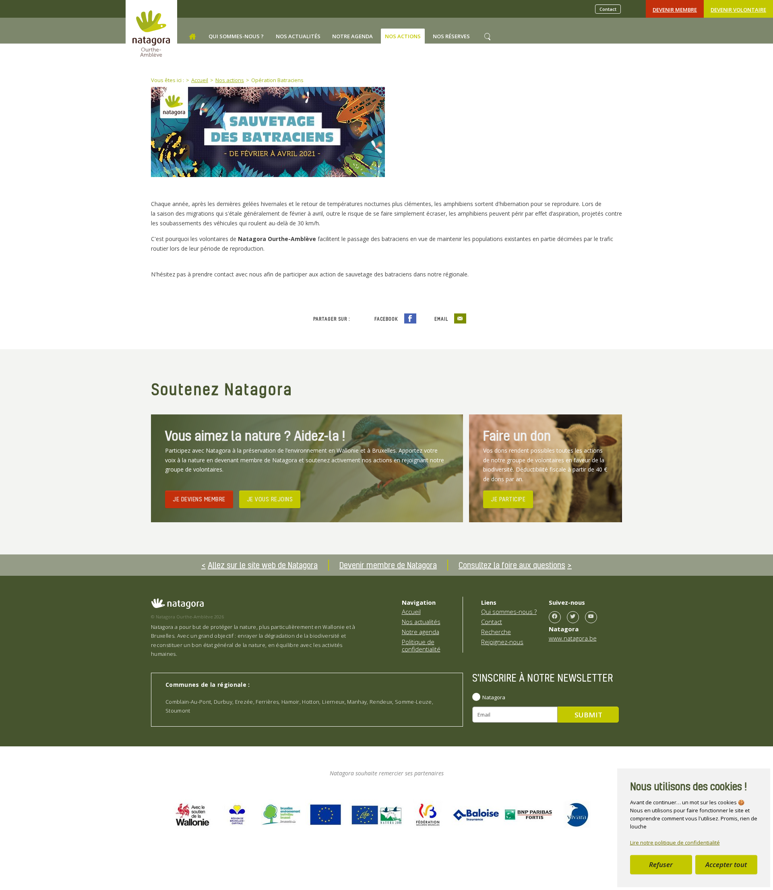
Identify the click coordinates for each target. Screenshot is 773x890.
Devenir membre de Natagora (388, 565)
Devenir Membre (675, 9)
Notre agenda (420, 632)
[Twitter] (573, 617)
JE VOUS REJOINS (270, 499)
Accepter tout (726, 864)
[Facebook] (555, 617)
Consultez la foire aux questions (512, 565)
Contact (607, 9)
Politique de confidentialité (421, 645)
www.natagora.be (573, 638)
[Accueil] (192, 37)
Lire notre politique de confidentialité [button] (675, 842)
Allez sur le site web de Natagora (263, 565)
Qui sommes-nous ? (509, 612)
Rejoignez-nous (502, 642)
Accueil (411, 612)
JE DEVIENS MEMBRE (199, 499)
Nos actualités (421, 622)
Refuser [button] (661, 864)
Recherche (496, 632)
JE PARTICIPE (508, 499)
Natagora (493, 697)
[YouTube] (591, 617)
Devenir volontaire (738, 9)
